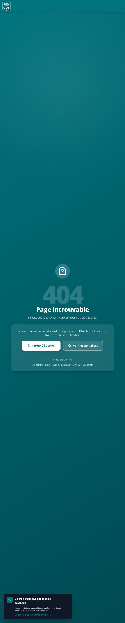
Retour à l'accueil (44, 345)
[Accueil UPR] (6, 6)
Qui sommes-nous (41, 364)
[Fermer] (66, 599)
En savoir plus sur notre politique (31, 614)
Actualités (88, 364)
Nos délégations (61, 364)
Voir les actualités (85, 345)
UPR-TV (76, 364)
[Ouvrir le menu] (119, 6)
